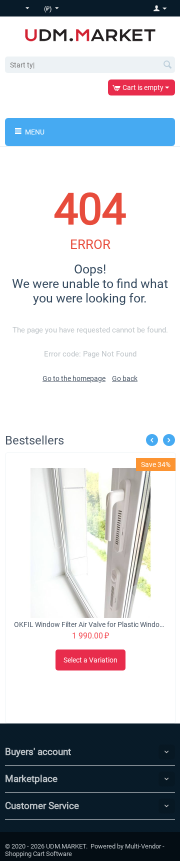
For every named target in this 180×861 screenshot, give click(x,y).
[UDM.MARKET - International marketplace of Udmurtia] (90, 34)
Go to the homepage (74, 378)
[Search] (167, 65)
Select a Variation (91, 660)
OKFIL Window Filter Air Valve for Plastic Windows (90, 624)
